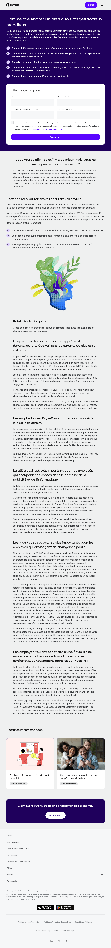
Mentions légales (69, 931)
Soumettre (55, 137)
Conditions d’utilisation (84, 922)
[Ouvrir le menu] (102, 5)
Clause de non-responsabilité (46, 931)
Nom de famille (64, 97)
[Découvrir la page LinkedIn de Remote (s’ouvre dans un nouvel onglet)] (51, 941)
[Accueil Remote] (12, 5)
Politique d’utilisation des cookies (57, 922)
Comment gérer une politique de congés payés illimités (78, 777)
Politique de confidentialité (28, 922)
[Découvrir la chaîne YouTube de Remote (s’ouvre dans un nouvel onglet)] (44, 941)
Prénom (15, 97)
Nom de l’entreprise (66, 110)
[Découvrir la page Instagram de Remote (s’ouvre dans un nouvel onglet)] (67, 941)
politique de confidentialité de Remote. (46, 129)
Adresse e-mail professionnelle (25, 110)
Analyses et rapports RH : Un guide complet (30, 777)
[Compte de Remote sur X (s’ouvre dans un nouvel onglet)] (59, 941)
